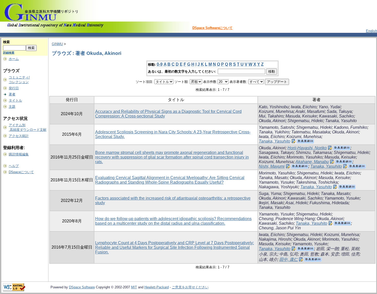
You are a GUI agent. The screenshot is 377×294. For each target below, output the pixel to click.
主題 (12, 107)
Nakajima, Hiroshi (275, 239)
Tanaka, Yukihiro (274, 132)
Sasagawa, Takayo (276, 152)
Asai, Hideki (296, 203)
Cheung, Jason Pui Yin (280, 228)
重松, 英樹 (350, 249)
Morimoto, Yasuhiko (304, 157)
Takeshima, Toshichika (317, 182)
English (371, 31)
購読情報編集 (19, 154)
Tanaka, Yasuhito (341, 121)
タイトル (15, 100)
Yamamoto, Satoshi (276, 127)
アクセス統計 (19, 136)
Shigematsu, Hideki (305, 121)
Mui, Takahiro (271, 116)
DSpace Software (82, 287)
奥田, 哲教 (309, 254)
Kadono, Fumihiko (350, 127)
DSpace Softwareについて (212, 28)
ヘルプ (14, 166)
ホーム (14, 59)
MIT (134, 287)
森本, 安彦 (329, 254)
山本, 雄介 (268, 259)
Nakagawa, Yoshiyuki (278, 187)
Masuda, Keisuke (301, 116)
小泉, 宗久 (268, 254)
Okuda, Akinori (272, 121)
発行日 (14, 88)
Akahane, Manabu (312, 162)
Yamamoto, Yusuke (276, 182)
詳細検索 (8, 52)
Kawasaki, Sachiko (336, 116)
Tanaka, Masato (273, 177)
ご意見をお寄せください (190, 287)
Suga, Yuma (270, 193)
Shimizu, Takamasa (314, 152)
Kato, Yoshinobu (274, 107)
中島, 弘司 (288, 254)
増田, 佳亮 (350, 254)
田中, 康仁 (288, 259)
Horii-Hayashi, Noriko (307, 148)
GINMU (57, 44)
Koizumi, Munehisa (276, 111)
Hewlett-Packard (156, 287)
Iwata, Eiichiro (303, 107)
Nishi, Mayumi (272, 166)
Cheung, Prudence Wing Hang (287, 219)
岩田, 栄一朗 (327, 249)
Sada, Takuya (339, 111)
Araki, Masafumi (310, 111)
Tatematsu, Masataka (310, 132)
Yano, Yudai (330, 107)
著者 (12, 94)
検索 (6, 42)
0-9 (160, 64)
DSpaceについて (21, 172)
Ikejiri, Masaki (271, 203)
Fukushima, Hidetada (329, 203)
